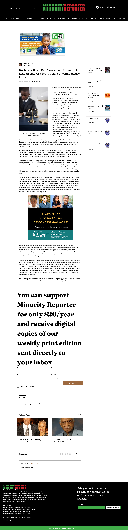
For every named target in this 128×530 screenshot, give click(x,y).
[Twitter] (114, 7)
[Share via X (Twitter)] (25, 404)
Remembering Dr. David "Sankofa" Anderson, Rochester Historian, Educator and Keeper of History (64, 440)
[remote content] (50, 217)
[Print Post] (40, 404)
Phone (19, 375)
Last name (55, 368)
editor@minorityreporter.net (21, 511)
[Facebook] (111, 7)
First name (21, 368)
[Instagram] (108, 7)
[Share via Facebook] (20, 404)
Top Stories (22, 397)
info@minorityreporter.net (22, 513)
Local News (22, 395)
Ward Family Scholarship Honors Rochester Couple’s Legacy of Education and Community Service (31, 440)
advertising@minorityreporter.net (25, 509)
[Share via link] (35, 404)
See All (79, 414)
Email (53, 375)
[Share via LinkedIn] (30, 404)
